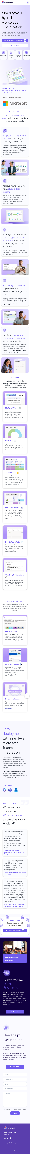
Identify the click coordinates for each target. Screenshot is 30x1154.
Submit (15, 1113)
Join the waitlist (15, 1012)
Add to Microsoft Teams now (13, 40)
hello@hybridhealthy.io (10, 1143)
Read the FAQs (15, 1067)
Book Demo (15, 45)
